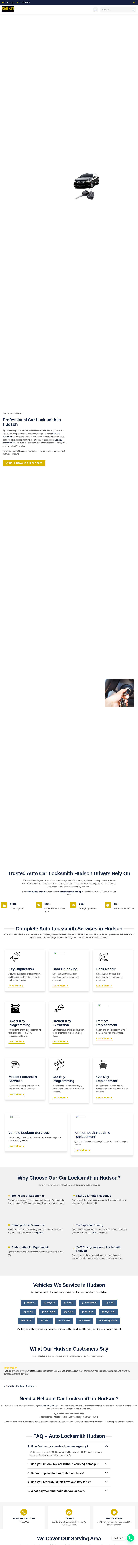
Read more (14, 985)
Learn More (58, 985)
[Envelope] (134, 2)
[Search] (133, 9)
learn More (102, 985)
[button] (95, 9)
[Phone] (130, 1538)
